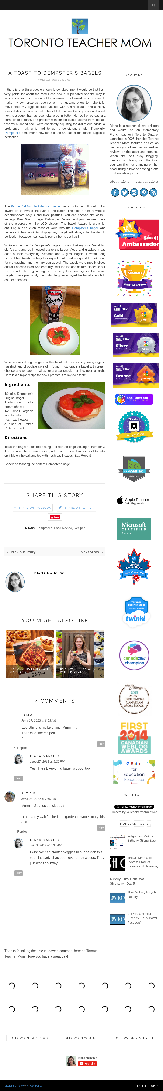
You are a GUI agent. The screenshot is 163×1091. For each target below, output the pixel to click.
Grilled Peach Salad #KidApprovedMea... (75, 670)
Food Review (63, 528)
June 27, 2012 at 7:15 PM (38, 798)
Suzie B (28, 793)
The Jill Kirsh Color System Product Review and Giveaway (143, 862)
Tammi (27, 715)
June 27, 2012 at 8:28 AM (38, 720)
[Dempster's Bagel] (55, 193)
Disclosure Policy (14, 1085)
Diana (114, 125)
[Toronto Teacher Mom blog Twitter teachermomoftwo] (124, 195)
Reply (101, 744)
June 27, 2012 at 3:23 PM (47, 761)
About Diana (119, 181)
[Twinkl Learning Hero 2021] (136, 632)
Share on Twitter (79, 507)
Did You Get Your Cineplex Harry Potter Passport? (142, 918)
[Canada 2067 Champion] (134, 671)
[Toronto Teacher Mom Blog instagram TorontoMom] (134, 195)
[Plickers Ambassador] (134, 442)
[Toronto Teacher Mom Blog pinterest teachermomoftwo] (143, 195)
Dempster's (12, 133)
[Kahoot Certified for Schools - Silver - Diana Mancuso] (136, 356)
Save (56, 517)
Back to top (146, 1085)
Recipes (79, 528)
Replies (22, 748)
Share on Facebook (35, 507)
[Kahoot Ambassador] (134, 296)
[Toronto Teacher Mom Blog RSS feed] (153, 195)
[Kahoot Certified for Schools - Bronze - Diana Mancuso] (136, 386)
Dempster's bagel (84, 228)
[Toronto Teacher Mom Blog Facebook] (115, 195)
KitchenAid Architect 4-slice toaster (35, 206)
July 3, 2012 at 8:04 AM (46, 845)
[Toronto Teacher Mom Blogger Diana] (134, 121)
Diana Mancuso (49, 573)
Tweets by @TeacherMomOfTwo (134, 812)
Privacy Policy (34, 1085)
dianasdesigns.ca (126, 173)
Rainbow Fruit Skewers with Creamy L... (27, 670)
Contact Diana (147, 181)
